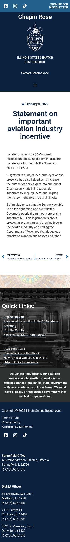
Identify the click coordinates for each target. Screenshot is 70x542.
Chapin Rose (35, 16)
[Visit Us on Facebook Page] (7, 435)
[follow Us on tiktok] (26, 6)
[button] (35, 85)
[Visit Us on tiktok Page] (26, 435)
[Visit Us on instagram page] (16, 435)
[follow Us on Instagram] (16, 6)
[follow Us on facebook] (7, 6)
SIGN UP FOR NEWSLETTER (58, 6)
